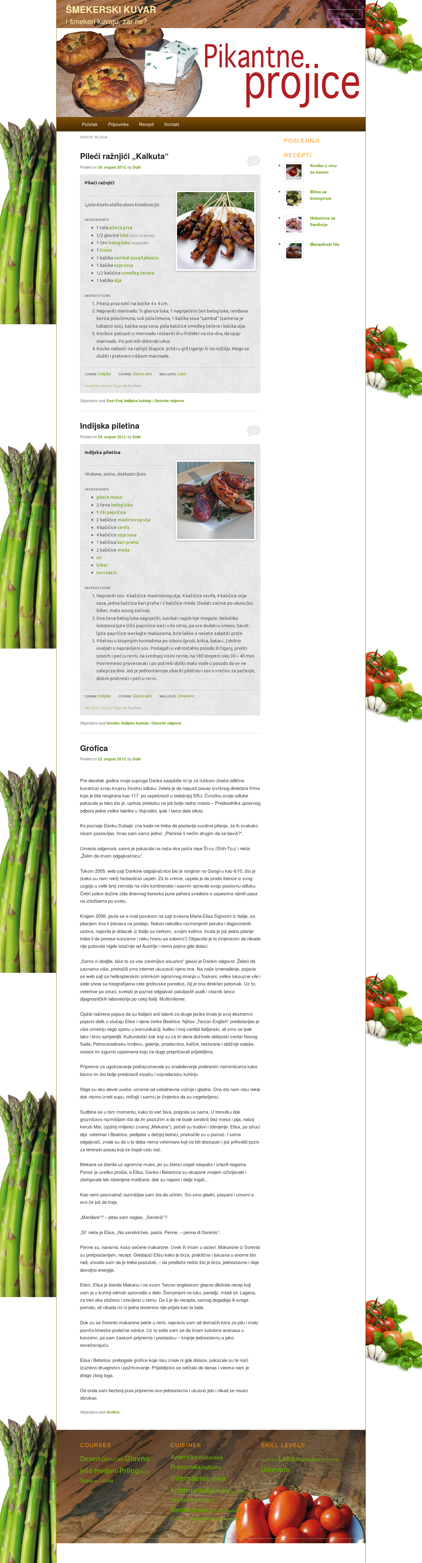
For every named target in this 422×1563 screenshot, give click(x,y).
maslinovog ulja (133, 519)
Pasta (236, 1511)
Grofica (94, 748)
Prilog (129, 1470)
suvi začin (106, 572)
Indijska (104, 374)
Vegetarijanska (228, 1519)
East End (114, 400)
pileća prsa (120, 227)
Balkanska (211, 1457)
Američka (184, 1456)
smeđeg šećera (138, 272)
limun (106, 250)
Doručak (112, 1459)
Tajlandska (204, 1518)
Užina (107, 1480)
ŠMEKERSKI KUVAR (111, 9)
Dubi (137, 167)
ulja (117, 280)
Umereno (186, 696)
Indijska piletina (109, 425)
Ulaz (96, 1481)
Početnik (330, 1459)
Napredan (308, 1459)
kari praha (127, 542)
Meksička (222, 1511)
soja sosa (123, 265)
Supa (86, 1480)
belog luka (119, 242)
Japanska (238, 1491)
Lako (182, 374)
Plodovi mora (181, 1519)
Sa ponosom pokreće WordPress (211, 1550)
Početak (90, 124)
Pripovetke (118, 124)
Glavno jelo (142, 374)
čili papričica (113, 512)
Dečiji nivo (269, 1460)
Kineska (180, 1500)
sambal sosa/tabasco (136, 257)
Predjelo (106, 1470)
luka (124, 235)
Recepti (146, 124)
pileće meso (109, 497)
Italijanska (214, 1490)
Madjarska (202, 1499)
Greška (113, 723)
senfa (123, 527)
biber (102, 565)
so (98, 557)
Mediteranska (192, 1509)
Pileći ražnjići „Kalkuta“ (124, 156)
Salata (145, 1472)
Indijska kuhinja (137, 400)
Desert (90, 1458)
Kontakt (171, 124)
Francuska (186, 1466)
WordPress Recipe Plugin (103, 386)
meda (123, 550)
